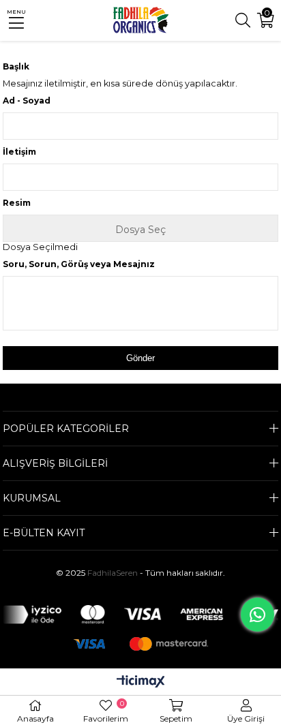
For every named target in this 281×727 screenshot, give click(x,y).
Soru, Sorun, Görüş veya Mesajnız (79, 264)
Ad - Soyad (26, 100)
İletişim (19, 151)
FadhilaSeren (112, 573)
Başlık (16, 66)
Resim (17, 203)
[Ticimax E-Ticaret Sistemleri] (141, 682)
